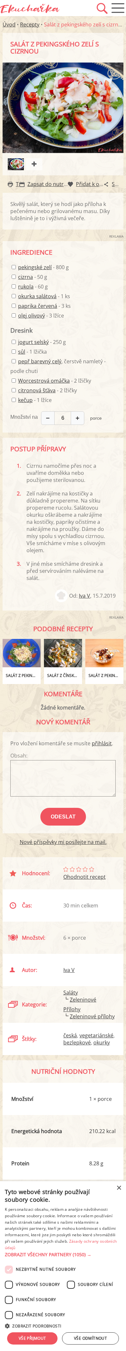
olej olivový (31, 315)
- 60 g (33, 286)
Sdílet (118, 184)
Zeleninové (83, 999)
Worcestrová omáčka (44, 380)
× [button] (118, 1188)
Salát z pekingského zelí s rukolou (23, 675)
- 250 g (42, 342)
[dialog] (63, 1266)
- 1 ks (44, 296)
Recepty (29, 24)
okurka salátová (37, 296)
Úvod (9, 24)
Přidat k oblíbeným (99, 184)
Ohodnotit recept (84, 876)
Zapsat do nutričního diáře (59, 184)
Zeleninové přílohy (92, 1016)
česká (70, 1035)
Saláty (70, 992)
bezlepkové (77, 1042)
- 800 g (43, 267)
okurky (101, 1042)
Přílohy (71, 1009)
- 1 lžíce (35, 400)
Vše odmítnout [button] (90, 1338)
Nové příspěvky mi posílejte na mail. (63, 842)
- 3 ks (44, 305)
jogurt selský (33, 342)
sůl (21, 351)
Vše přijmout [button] (32, 1338)
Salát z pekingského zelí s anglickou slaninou (106, 675)
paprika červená (37, 305)
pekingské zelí (35, 267)
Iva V (84, 595)
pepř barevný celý (39, 361)
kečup (25, 400)
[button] (63, 1254)
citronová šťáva (37, 390)
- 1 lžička (32, 351)
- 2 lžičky (54, 380)
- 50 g (32, 276)
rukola (26, 286)
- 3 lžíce (41, 315)
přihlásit (102, 743)
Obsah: (18, 755)
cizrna (25, 276)
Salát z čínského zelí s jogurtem (64, 675)
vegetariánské (96, 1035)
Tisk (20, 184)
